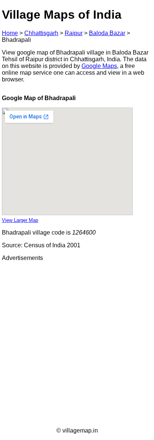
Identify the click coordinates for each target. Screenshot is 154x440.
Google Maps (99, 66)
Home (10, 33)
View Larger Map (20, 220)
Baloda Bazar (107, 33)
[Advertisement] (77, 344)
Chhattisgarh (41, 33)
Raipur (74, 33)
